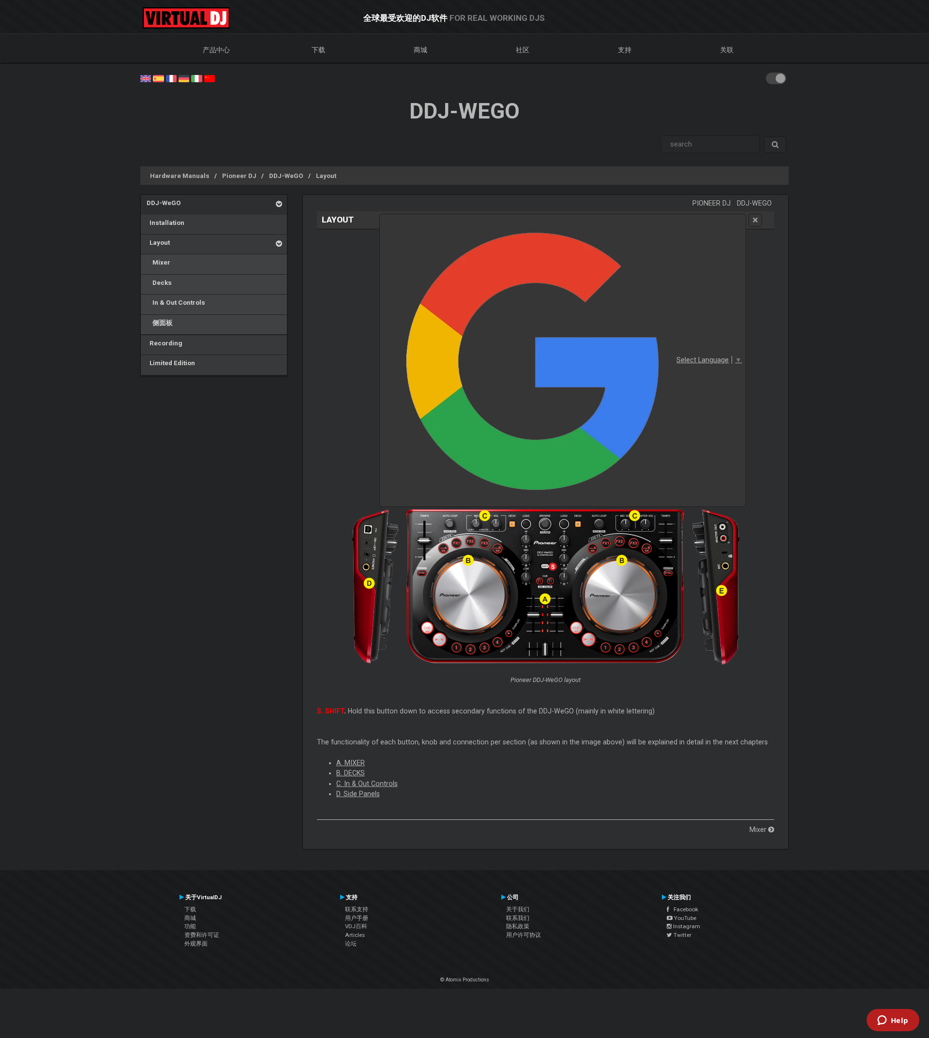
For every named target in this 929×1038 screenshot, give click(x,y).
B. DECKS (350, 773)
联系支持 (356, 909)
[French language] (171, 78)
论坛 (351, 943)
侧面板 (160, 322)
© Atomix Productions (464, 980)
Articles (355, 935)
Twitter (681, 935)
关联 (727, 50)
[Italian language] (196, 78)
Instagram (686, 926)
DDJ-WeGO (286, 175)
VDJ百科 (356, 926)
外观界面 (196, 943)
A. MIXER (350, 763)
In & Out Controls (176, 302)
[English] (145, 78)
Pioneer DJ (239, 175)
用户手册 (356, 918)
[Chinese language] (209, 78)
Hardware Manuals (180, 175)
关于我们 (517, 909)
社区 (522, 50)
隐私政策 (517, 926)
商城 (420, 50)
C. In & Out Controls (367, 783)
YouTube (684, 918)
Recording (164, 343)
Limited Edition (171, 363)
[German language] (184, 78)
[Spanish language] (158, 78)
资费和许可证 (201, 935)
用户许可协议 (523, 935)
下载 (318, 50)
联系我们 (517, 918)
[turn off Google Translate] (755, 220)
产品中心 (216, 50)
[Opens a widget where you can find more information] (892, 1021)
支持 (624, 50)
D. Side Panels (358, 794)
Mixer (158, 262)
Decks (159, 282)
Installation (165, 222)
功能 (190, 926)
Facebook (683, 909)
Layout (326, 175)
